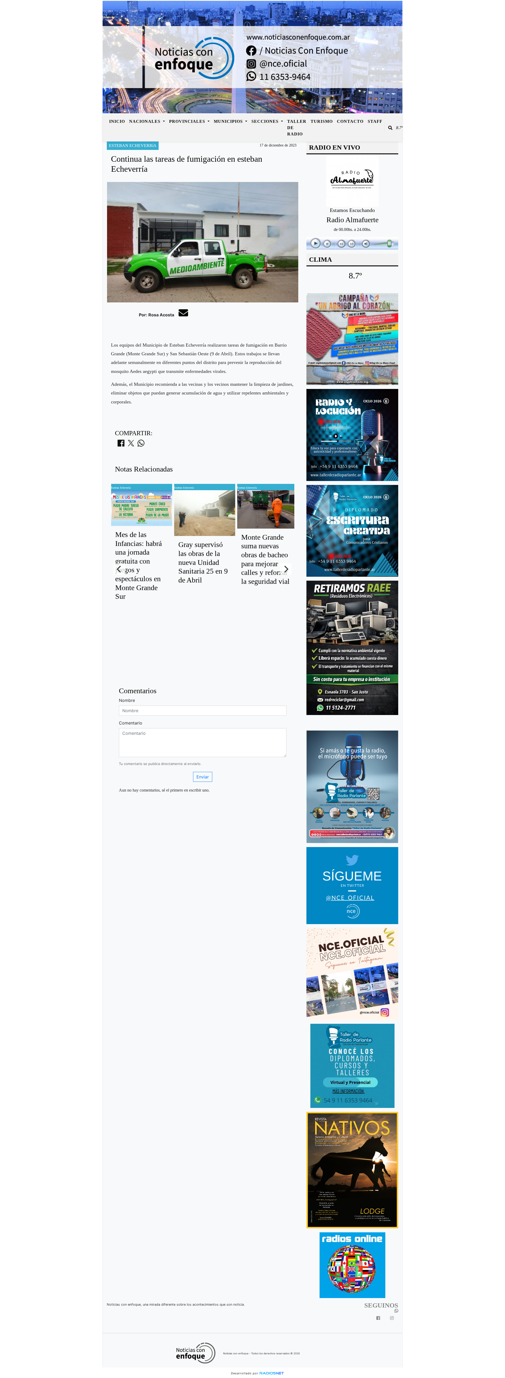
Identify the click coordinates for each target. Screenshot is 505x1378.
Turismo (322, 121)
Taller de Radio (296, 127)
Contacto (350, 121)
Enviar (202, 776)
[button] (390, 128)
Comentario (130, 723)
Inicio (117, 121)
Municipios (229, 121)
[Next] (286, 569)
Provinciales (187, 121)
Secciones (265, 121)
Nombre (127, 700)
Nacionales (145, 121)
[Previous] (119, 569)
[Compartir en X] (131, 444)
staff (375, 121)
